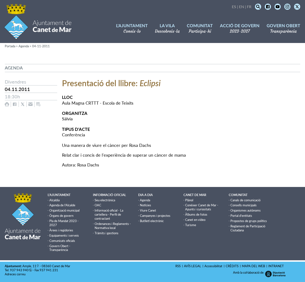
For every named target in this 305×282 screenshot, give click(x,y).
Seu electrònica (105, 200)
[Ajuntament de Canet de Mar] (37, 36)
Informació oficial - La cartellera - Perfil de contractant (109, 214)
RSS (178, 266)
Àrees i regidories (61, 230)
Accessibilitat (213, 266)
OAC (98, 205)
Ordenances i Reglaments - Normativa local (113, 226)
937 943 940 (19, 270)
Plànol (189, 200)
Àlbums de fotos (196, 214)
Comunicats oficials (62, 241)
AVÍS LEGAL (192, 266)
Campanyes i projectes (155, 216)
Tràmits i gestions (106, 233)
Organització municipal (64, 210)
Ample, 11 (29, 266)
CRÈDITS (232, 266)
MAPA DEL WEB (253, 266)
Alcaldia (54, 200)
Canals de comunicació (245, 200)
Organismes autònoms (245, 210)
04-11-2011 (41, 46)
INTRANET (276, 266)
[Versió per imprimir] (7, 104)
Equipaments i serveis (64, 235)
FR (249, 6)
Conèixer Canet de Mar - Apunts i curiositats (201, 207)
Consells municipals (243, 205)
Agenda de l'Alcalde (62, 205)
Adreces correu (15, 274)
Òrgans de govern (61, 216)
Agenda (24, 46)
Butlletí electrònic (152, 221)
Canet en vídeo (195, 220)
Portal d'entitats (241, 216)
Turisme (190, 225)
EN (241, 6)
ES (234, 6)
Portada (10, 46)
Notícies (145, 205)
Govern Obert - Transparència (59, 248)
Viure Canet (148, 210)
